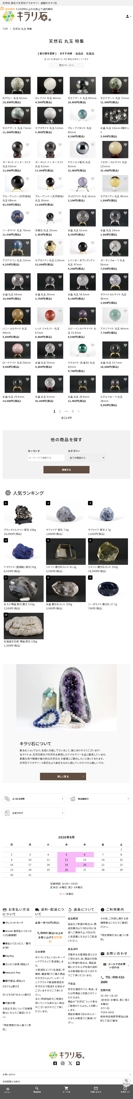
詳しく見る (63, 776)
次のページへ (66, 65)
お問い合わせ (9, 1074)
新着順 (90, 53)
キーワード (34, 451)
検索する (66, 469)
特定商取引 (11, 1081)
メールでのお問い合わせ (114, 965)
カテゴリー (74, 451)
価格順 (79, 53)
